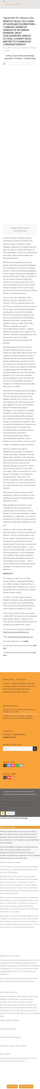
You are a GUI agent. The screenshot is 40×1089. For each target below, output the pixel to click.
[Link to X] (29, 796)
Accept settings (12, 1086)
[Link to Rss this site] (32, 796)
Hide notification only (26, 1086)
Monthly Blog (23, 48)
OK (3, 813)
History (16, 48)
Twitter (26, 641)
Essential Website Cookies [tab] (10, 862)
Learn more (10, 813)
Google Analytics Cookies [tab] (10, 956)
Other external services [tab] (8, 992)
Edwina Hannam (19, 794)
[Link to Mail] (35, 796)
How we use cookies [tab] (8, 827)
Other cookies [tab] (5, 1054)
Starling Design (32, 794)
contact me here (9, 737)
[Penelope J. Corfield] (16, 4)
